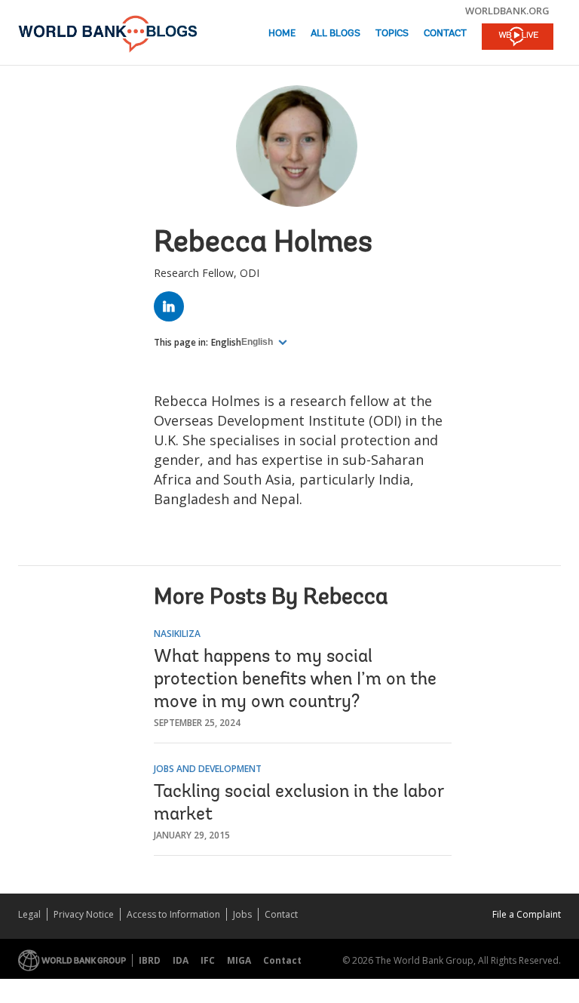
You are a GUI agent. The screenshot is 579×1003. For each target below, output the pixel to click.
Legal (29, 914)
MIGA (239, 960)
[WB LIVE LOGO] (517, 38)
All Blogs (335, 33)
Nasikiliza (177, 633)
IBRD (150, 960)
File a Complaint (526, 914)
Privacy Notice (84, 914)
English (226, 342)
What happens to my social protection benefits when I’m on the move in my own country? (295, 680)
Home (282, 33)
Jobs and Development (208, 768)
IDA (180, 960)
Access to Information (173, 914)
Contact (445, 33)
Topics (392, 33)
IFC (208, 960)
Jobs (242, 914)
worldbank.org (507, 10)
